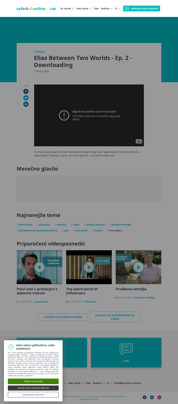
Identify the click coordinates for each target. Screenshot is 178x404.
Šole (96, 8)
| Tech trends (24, 224)
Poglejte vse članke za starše (63, 317)
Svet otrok (82, 8)
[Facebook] (145, 397)
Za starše (66, 8)
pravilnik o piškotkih (24, 375)
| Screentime (40, 301)
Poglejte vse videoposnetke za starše (115, 317)
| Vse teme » (115, 230)
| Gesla (75, 224)
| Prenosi (39, 51)
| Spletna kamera (94, 224)
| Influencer (90, 301)
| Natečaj (60, 224)
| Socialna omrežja (120, 224)
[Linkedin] (152, 397)
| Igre (65, 230)
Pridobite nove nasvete (127, 383)
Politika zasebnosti (117, 396)
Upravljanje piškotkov (89, 399)
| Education (44, 224)
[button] (126, 352)
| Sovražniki (81, 230)
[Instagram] (159, 397)
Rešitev (105, 8)
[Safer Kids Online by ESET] (36, 8)
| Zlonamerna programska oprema (37, 230)
